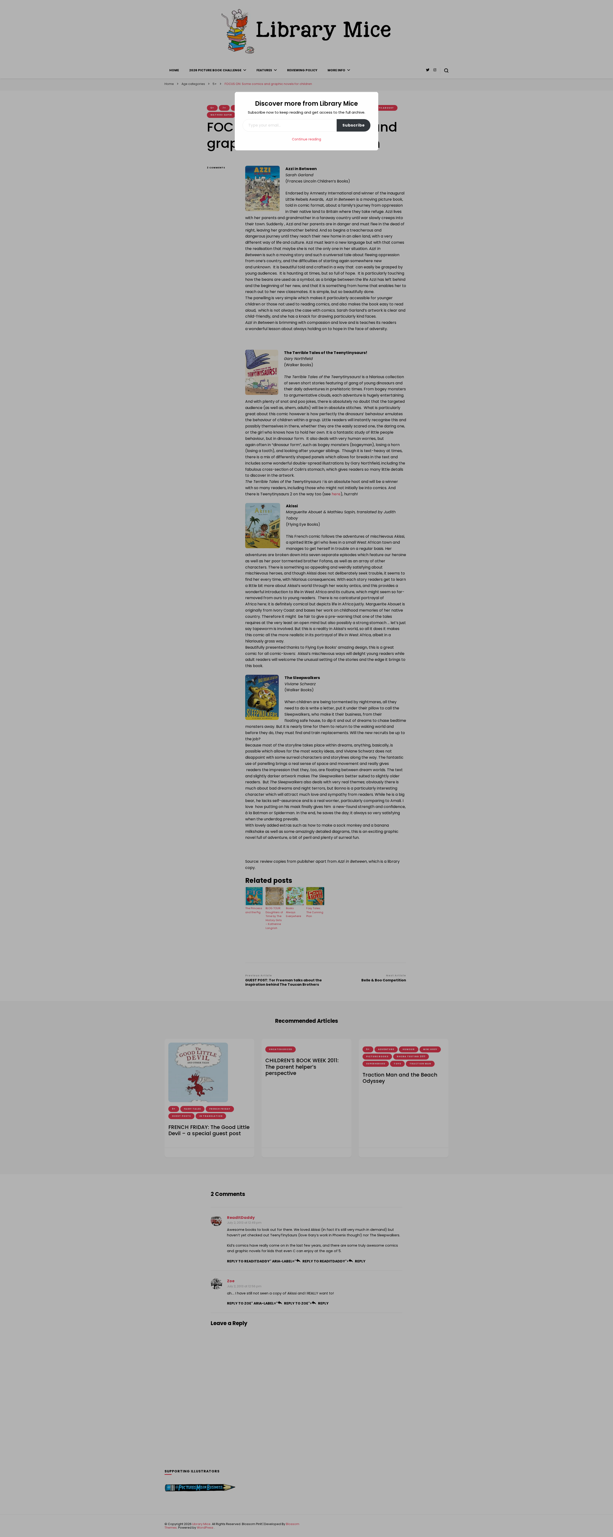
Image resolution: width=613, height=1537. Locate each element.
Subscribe (353, 125)
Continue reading (306, 139)
